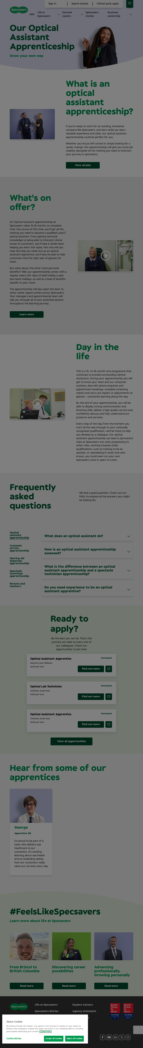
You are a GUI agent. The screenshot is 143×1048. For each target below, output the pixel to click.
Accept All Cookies (54, 1038)
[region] (45, 1029)
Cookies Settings (13, 1038)
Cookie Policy (45, 1032)
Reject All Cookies (74, 1038)
